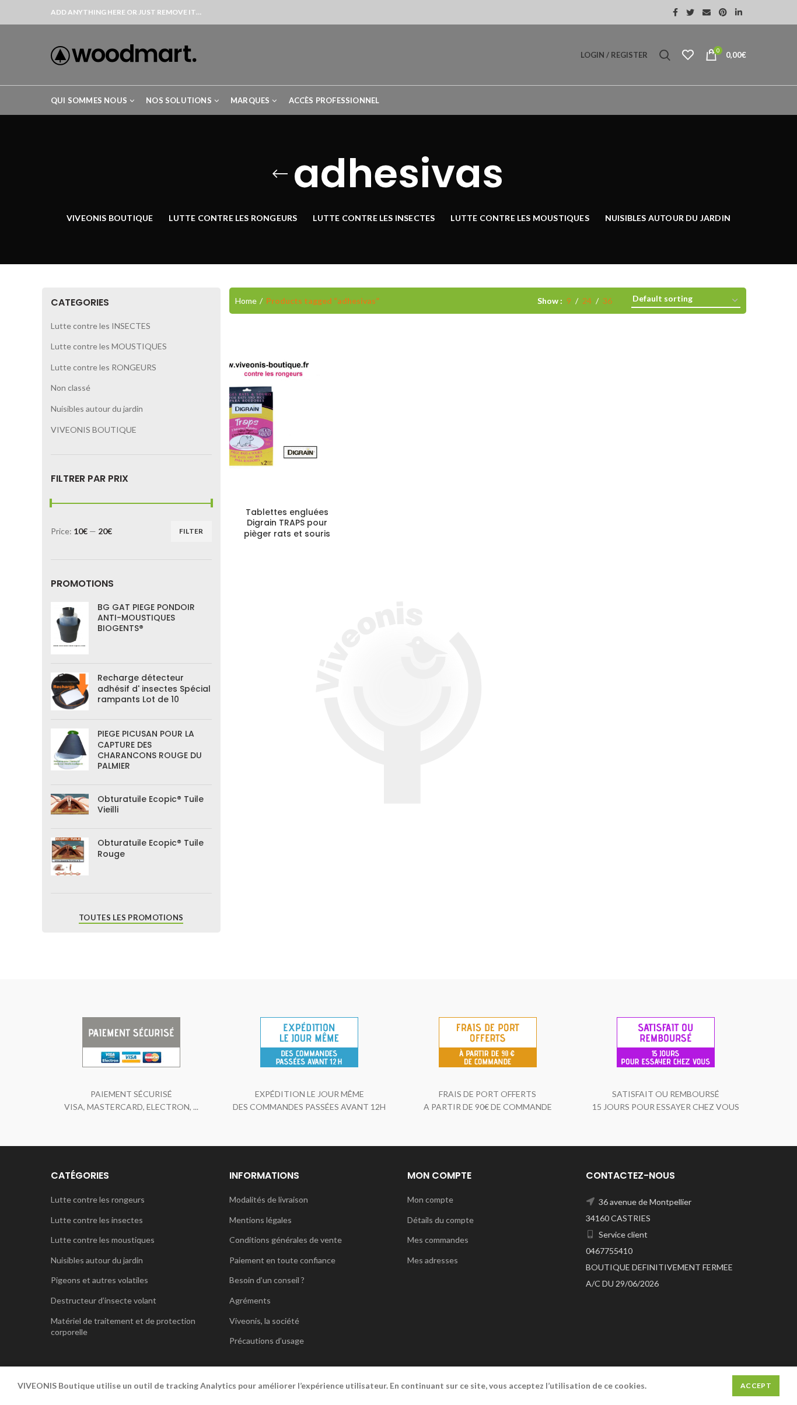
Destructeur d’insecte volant (103, 1300)
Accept (755, 1385)
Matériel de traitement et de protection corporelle (123, 1326)
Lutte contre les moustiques (103, 1240)
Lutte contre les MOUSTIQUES (109, 346)
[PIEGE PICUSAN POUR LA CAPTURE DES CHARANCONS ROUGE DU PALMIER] (70, 752)
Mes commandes (438, 1240)
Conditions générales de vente (285, 1240)
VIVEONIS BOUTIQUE (94, 430)
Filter (191, 531)
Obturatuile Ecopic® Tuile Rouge (150, 848)
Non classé (70, 388)
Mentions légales (260, 1220)
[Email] (706, 12)
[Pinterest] (723, 12)
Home (246, 301)
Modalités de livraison (268, 1199)
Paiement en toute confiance (282, 1260)
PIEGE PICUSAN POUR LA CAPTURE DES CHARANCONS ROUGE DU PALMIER (149, 749)
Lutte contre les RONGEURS (103, 367)
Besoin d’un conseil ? (267, 1280)
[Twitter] (690, 12)
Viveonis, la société (264, 1321)
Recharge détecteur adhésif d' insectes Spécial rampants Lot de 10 (154, 688)
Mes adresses (432, 1260)
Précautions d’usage (266, 1341)
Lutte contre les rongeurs (98, 1199)
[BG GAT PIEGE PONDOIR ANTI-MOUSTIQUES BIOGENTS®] (70, 628)
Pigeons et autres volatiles (99, 1280)
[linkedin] (738, 12)
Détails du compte (440, 1220)
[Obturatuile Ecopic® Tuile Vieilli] (70, 806)
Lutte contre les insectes (97, 1220)
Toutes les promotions (131, 917)
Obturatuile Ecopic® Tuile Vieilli (150, 804)
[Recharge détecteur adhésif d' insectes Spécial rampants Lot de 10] (70, 691)
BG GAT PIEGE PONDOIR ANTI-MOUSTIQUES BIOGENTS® (146, 618)
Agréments (250, 1300)
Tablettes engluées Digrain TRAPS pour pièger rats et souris (287, 523)
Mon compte (430, 1199)
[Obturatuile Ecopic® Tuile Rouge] (70, 856)
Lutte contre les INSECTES (101, 326)
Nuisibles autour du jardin (97, 409)
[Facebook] (675, 12)
